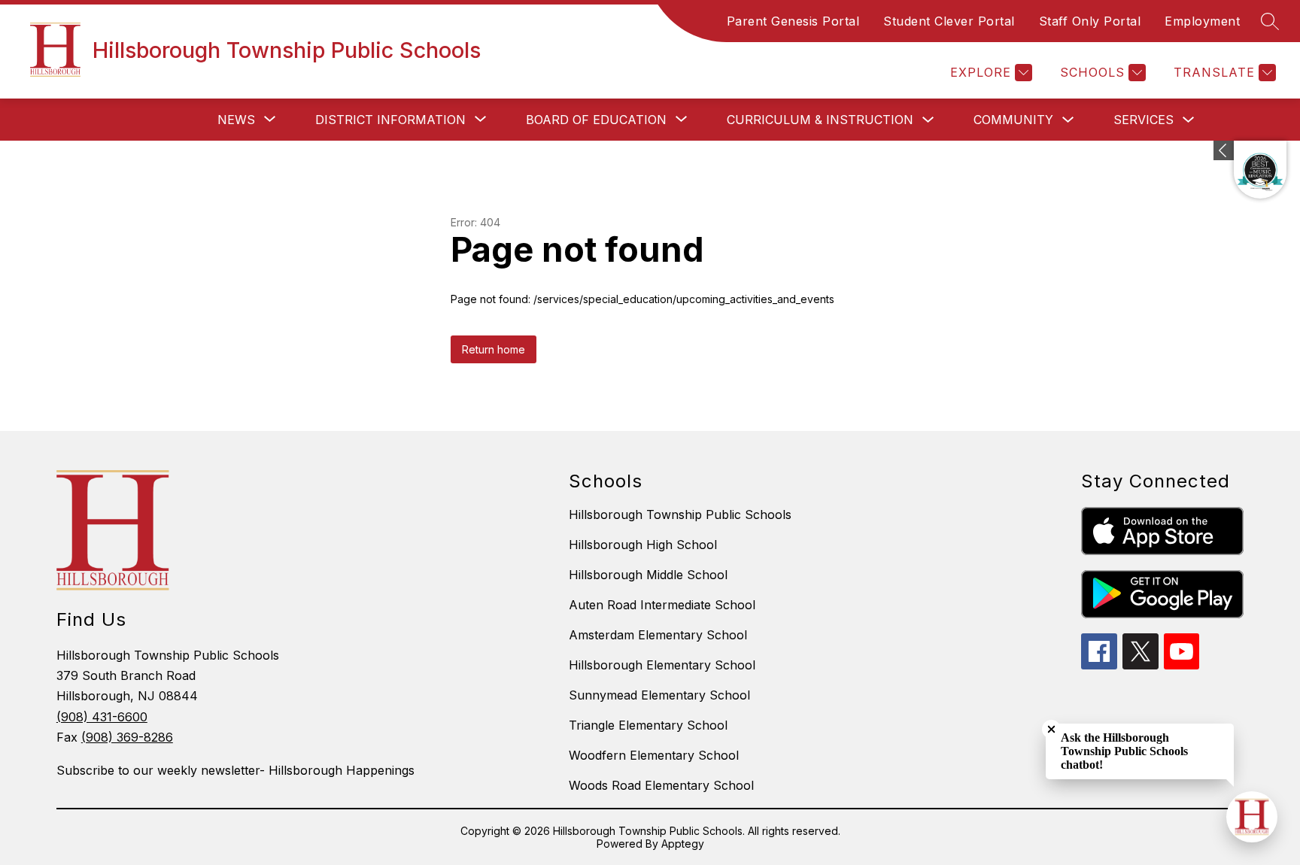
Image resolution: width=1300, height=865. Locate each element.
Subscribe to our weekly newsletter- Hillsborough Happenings (235, 770)
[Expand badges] (1223, 150)
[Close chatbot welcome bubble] (1051, 729)
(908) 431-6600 (101, 716)
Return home (493, 349)
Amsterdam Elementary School (658, 634)
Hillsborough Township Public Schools (680, 514)
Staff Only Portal (1090, 21)
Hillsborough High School (643, 544)
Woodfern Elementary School (654, 755)
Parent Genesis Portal (793, 21)
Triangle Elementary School (648, 725)
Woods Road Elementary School (661, 785)
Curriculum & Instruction (820, 119)
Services (1143, 119)
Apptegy (682, 843)
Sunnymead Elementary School (659, 695)
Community (1013, 119)
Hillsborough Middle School (648, 574)
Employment (1202, 21)
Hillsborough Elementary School (662, 664)
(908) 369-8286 (127, 737)
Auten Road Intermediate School (662, 604)
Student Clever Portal (949, 21)
